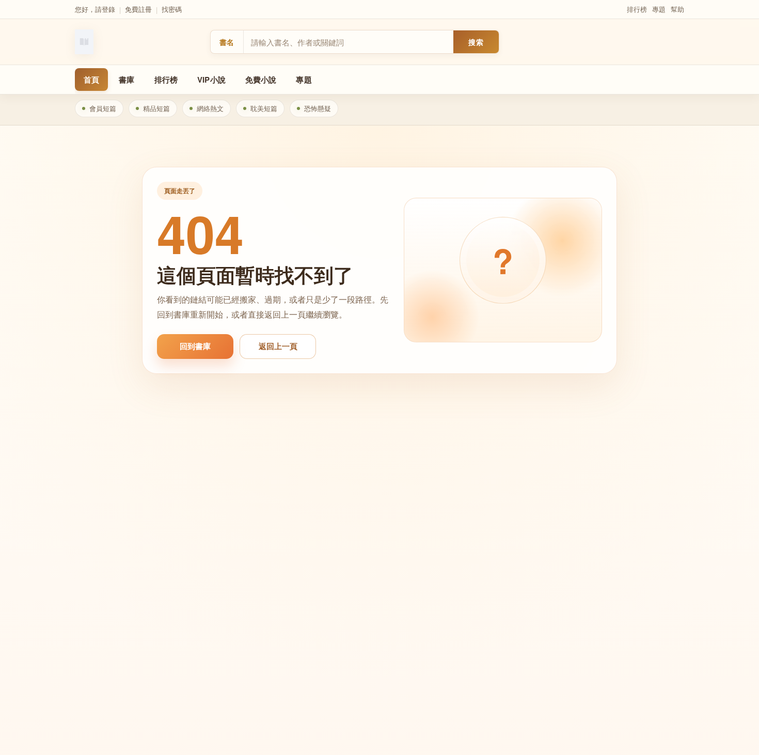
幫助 (677, 9)
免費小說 (261, 79)
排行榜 (637, 9)
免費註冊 (138, 9)
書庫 (126, 79)
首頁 (91, 79)
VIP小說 (211, 79)
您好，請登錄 (95, 9)
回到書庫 (195, 346)
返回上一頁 (278, 346)
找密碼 (172, 9)
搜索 (476, 42)
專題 (659, 9)
